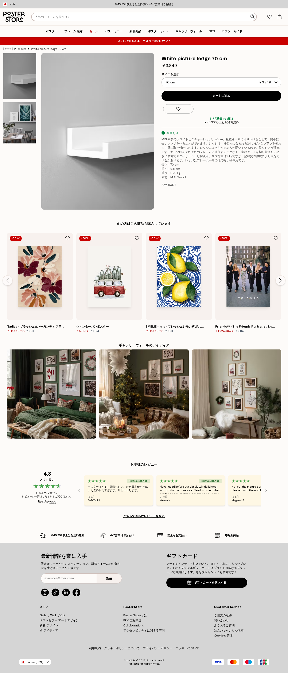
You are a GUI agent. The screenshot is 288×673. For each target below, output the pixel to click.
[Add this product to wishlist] (178, 109)
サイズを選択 (170, 74)
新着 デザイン (49, 625)
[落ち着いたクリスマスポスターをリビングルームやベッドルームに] (143, 394)
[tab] (270, 17)
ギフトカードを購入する (210, 582)
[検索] (253, 17)
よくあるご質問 (224, 625)
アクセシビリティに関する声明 (144, 630)
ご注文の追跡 (223, 615)
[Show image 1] (19, 76)
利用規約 (95, 648)
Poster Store (153, 660)
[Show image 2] (19, 122)
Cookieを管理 (223, 635)
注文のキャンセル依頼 (229, 630)
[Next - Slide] (280, 280)
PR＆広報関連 (132, 620)
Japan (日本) (35, 662)
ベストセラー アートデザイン (59, 620)
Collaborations (133, 625)
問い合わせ (221, 620)
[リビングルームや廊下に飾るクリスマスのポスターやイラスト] (236, 394)
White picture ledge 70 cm (48, 49)
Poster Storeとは (135, 615)
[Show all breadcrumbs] (8, 49)
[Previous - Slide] (8, 280)
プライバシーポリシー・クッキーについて (171, 648)
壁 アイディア (49, 630)
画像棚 (22, 49)
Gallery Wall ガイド (53, 615)
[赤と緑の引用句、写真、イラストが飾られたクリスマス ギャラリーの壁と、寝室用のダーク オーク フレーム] (51, 394)
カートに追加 (221, 96)
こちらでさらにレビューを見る (144, 516)
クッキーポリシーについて (122, 648)
